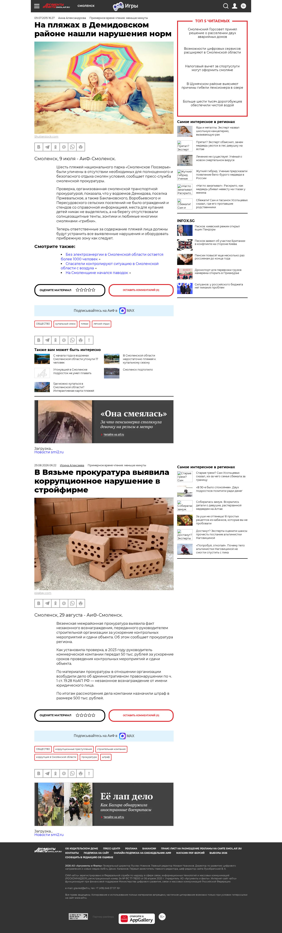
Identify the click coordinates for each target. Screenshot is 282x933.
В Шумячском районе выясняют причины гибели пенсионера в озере (212, 86)
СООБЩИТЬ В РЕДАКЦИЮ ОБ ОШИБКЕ (89, 857)
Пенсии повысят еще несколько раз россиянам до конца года (219, 257)
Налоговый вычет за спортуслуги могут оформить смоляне (212, 68)
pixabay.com (42, 593)
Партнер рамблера (103, 916)
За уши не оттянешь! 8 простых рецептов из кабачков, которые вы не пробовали (221, 520)
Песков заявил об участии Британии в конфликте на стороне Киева (220, 242)
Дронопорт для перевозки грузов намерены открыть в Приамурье (218, 271)
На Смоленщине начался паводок (97, 273)
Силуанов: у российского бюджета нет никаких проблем (219, 286)
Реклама (131, 848)
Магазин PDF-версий (190, 853)
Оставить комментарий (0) (141, 290)
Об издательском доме (81, 848)
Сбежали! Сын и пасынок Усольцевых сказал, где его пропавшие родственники (222, 203)
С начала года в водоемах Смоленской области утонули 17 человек (75, 359)
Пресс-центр (111, 848)
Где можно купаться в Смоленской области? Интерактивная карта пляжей (73, 387)
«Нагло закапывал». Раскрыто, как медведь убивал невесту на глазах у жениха (220, 189)
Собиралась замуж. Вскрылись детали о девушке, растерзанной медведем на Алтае (218, 505)
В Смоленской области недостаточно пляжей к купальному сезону (139, 359)
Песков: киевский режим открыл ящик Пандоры (217, 228)
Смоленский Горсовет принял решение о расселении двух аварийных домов (212, 33)
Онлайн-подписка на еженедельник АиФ (142, 853)
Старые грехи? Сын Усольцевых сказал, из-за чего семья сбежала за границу (220, 476)
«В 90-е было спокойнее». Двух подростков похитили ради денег (219, 489)
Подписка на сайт (96, 853)
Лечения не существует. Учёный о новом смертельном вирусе (219, 158)
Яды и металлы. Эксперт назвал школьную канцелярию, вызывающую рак (217, 131)
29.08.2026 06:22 (45, 465)
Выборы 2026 (218, 853)
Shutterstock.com (46, 136)
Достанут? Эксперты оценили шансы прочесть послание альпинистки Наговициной (221, 534)
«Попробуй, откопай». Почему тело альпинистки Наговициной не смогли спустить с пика (220, 549)
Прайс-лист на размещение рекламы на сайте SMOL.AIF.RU (201, 848)
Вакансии (149, 848)
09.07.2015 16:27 (44, 18)
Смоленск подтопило (138, 369)
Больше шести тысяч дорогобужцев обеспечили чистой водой (212, 103)
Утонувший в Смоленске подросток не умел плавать (72, 371)
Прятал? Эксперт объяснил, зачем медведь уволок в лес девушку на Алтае (219, 145)
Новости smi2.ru (49, 452)
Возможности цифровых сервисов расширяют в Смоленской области (212, 50)
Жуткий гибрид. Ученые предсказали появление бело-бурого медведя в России (221, 174)
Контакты (72, 853)
